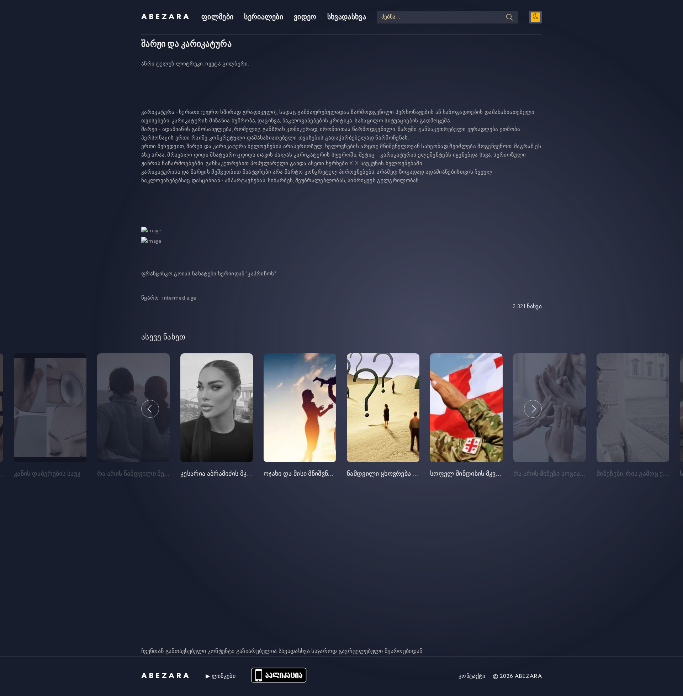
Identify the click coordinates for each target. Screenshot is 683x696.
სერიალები (263, 17)
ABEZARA (166, 17)
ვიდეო (305, 17)
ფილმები (217, 17)
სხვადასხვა (346, 17)
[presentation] (150, 409)
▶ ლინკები (220, 676)
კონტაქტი (472, 676)
